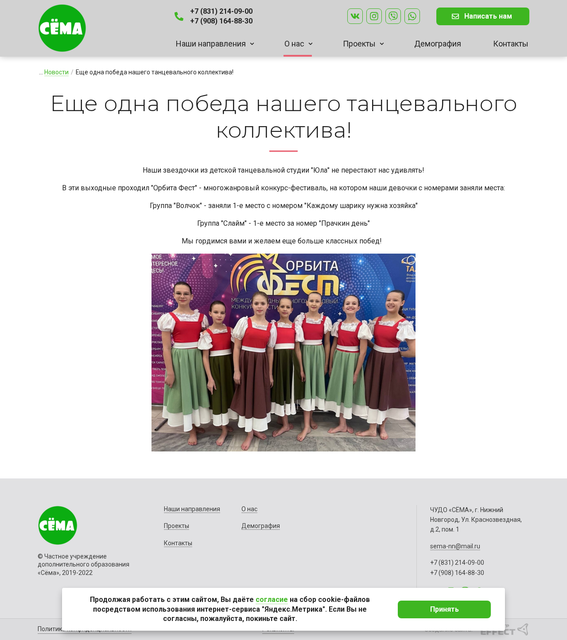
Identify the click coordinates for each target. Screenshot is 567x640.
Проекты (359, 43)
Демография (437, 43)
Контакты (510, 43)
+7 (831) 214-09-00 (221, 11)
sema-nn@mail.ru (455, 546)
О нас (294, 43)
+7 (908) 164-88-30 (221, 21)
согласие (272, 599)
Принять (444, 609)
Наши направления (211, 43)
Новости (56, 72)
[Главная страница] (62, 28)
